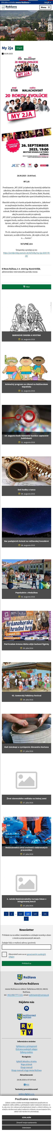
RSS (27, 1084)
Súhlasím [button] (26, 1117)
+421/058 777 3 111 (15, 995)
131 (45, 914)
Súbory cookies (26, 1052)
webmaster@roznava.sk (39, 995)
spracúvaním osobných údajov (27, 955)
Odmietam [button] (26, 1128)
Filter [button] (27, 286)
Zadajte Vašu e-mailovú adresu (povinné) (19, 942)
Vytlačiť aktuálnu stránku (26, 1061)
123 (27, 914)
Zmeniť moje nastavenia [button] (26, 1122)
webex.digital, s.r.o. (27, 1094)
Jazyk (47, 2)
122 (20, 914)
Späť (20, 48)
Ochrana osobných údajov (26, 1049)
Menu (43, 7)
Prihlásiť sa (26, 963)
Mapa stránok (26, 1064)
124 (35, 914)
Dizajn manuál (26, 1067)
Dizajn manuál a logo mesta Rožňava (26, 1070)
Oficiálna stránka (15, 2)
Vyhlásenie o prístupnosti (26, 1046)
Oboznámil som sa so (27, 955)
